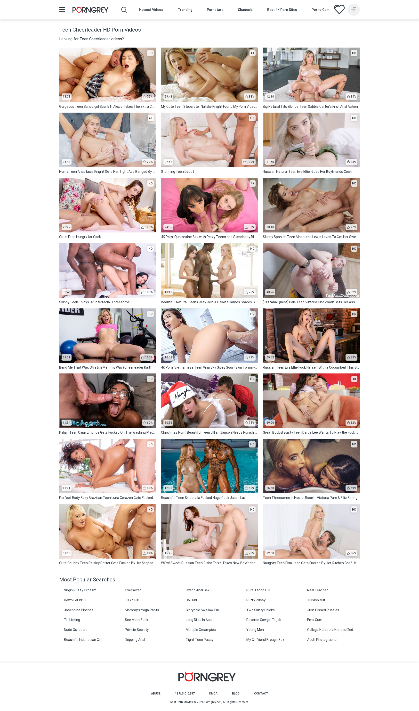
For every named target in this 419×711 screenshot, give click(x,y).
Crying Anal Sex (198, 590)
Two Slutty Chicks (260, 610)
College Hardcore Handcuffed (330, 630)
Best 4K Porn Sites (282, 10)
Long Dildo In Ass (199, 620)
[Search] (124, 10)
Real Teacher (317, 590)
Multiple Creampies (201, 630)
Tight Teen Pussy (199, 640)
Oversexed (133, 590)
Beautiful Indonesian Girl (83, 640)
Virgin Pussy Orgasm (80, 590)
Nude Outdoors (76, 630)
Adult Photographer (322, 640)
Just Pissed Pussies (323, 610)
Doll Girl (191, 600)
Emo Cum (314, 620)
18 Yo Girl (132, 600)
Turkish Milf (316, 600)
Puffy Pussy (256, 600)
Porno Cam (320, 10)
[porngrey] (90, 10)
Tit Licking (72, 620)
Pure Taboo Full (258, 590)
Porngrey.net (212, 702)
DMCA (213, 693)
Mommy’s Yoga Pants (142, 610)
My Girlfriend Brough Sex (265, 640)
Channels (245, 10)
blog (236, 693)
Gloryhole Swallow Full (202, 610)
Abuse (156, 693)
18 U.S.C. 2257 (185, 693)
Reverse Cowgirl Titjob (263, 620)
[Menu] (62, 10)
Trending (185, 10)
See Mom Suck (136, 620)
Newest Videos (151, 10)
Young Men (255, 630)
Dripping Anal (135, 640)
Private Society (137, 630)
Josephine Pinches (79, 610)
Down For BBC (75, 600)
